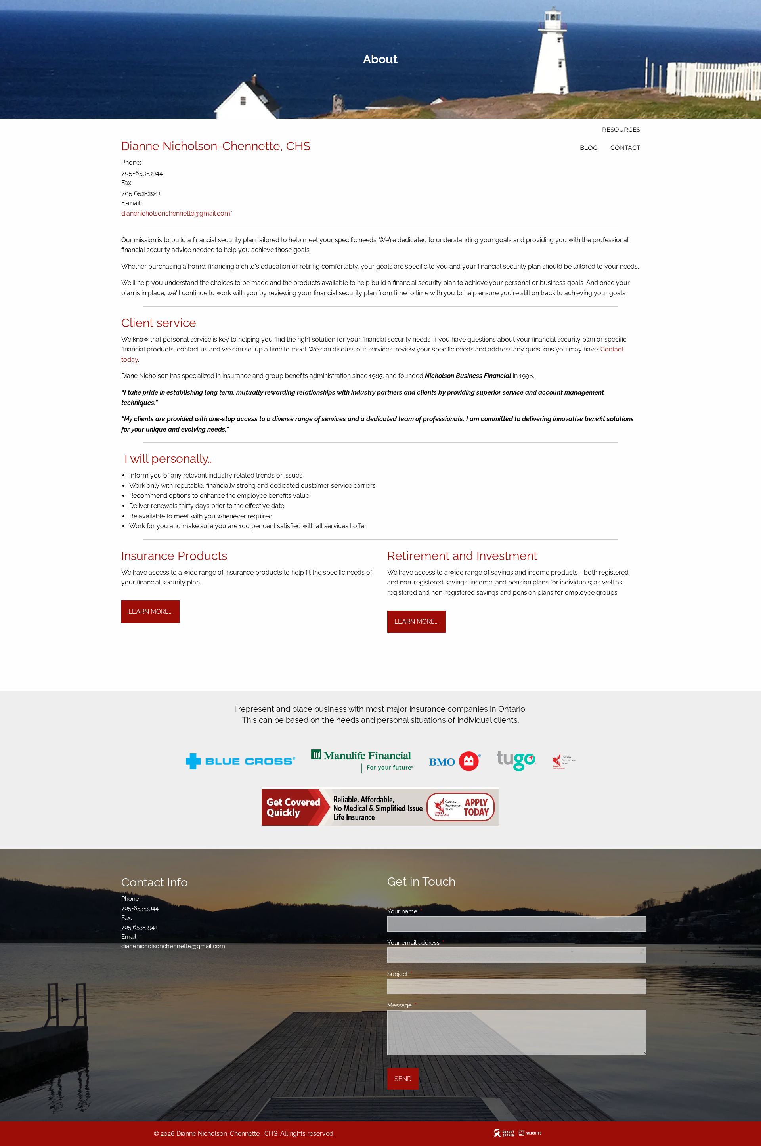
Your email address (442, 942)
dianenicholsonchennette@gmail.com (175, 213)
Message (428, 1005)
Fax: (127, 183)
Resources (621, 129)
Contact (625, 147)
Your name (431, 911)
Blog (589, 147)
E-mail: (132, 203)
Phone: (132, 162)
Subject (426, 974)
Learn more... (150, 611)
